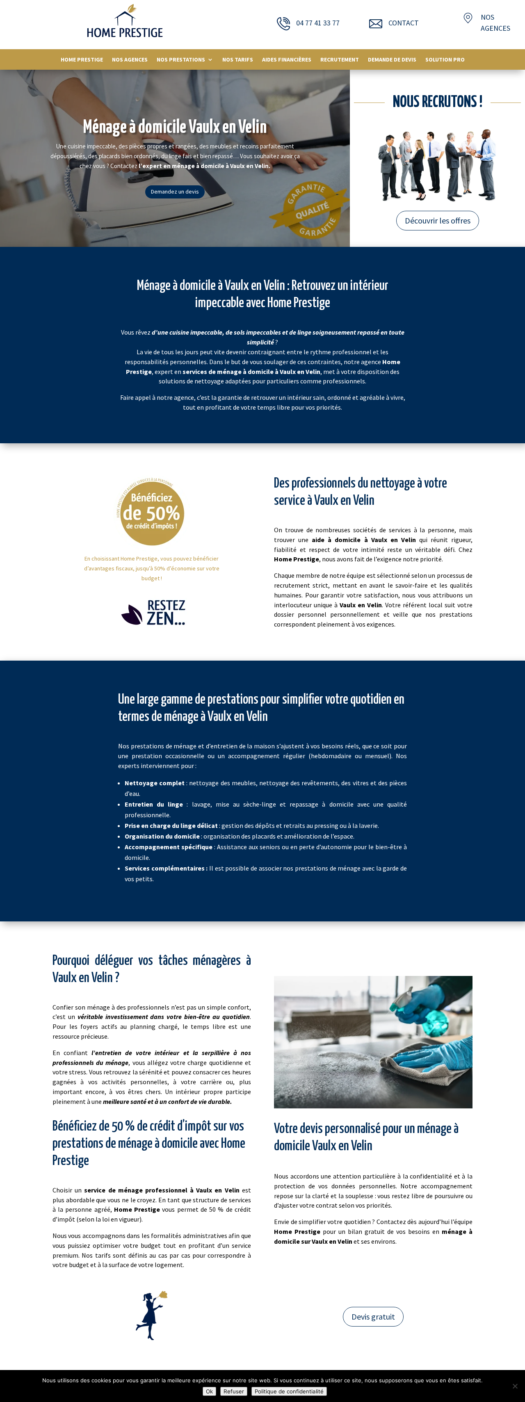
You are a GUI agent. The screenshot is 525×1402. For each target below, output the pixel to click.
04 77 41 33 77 (318, 22)
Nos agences (130, 60)
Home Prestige (82, 60)
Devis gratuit (373, 1316)
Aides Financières (286, 60)
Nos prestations (181, 60)
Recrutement (339, 60)
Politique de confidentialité (289, 1391)
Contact (403, 22)
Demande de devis (392, 60)
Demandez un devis (175, 191)
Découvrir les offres (437, 220)
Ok (209, 1391)
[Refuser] (515, 1386)
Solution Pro (445, 60)
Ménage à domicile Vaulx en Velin (175, 128)
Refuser (234, 1391)
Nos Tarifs (237, 60)
